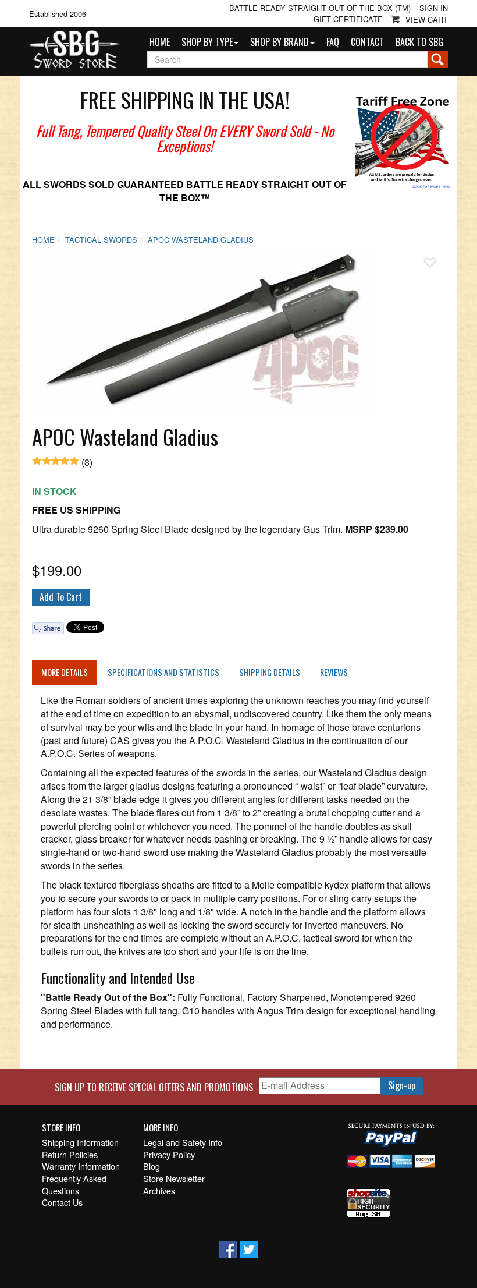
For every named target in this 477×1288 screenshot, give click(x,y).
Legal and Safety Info (182, 1142)
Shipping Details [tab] (269, 672)
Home (159, 42)
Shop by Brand (279, 42)
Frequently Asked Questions (74, 1185)
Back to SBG (419, 42)
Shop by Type (207, 42)
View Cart (426, 19)
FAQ (332, 42)
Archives (159, 1191)
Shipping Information (80, 1142)
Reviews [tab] (334, 672)
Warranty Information (81, 1166)
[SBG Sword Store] (74, 50)
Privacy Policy (169, 1154)
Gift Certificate (348, 19)
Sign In (433, 7)
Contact (367, 42)
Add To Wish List (430, 263)
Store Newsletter (174, 1178)
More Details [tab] (64, 672)
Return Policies (70, 1154)
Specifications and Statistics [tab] (163, 672)
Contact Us (62, 1202)
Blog (151, 1166)
